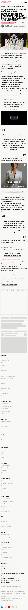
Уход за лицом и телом (7, 378)
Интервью (4, 370)
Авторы (4, 563)
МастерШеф (4, 524)
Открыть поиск (22, 2)
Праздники (5, 496)
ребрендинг (18, 278)
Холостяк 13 (4, 521)
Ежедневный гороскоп (7, 557)
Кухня (3, 435)
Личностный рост (6, 468)
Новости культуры (6, 537)
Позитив (3, 488)
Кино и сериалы (5, 534)
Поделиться (2, 29)
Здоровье (3, 390)
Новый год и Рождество (7, 501)
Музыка (3, 368)
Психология (4, 470)
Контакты (4, 566)
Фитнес (3, 395)
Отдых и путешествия (7, 483)
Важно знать (4, 473)
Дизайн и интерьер (6, 421)
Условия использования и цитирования (10, 581)
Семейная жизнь (5, 455)
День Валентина (5, 498)
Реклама (4, 571)
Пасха (2, 508)
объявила (13, 74)
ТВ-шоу (3, 517)
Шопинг (3, 413)
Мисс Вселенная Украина (9, 284)
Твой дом (4, 419)
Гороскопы (5, 543)
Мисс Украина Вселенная (17, 275)
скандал (4, 275)
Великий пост (4, 506)
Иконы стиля (4, 408)
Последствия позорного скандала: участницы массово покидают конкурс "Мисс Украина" (15, 104)
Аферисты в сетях (6, 526)
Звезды (3, 355)
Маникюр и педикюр (6, 385)
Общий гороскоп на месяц (8, 550)
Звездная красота (6, 363)
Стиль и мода (6, 401)
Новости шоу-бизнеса (8, 22)
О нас (3, 568)
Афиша (3, 532)
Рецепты (3, 437)
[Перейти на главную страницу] (6, 2)
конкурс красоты (7, 278)
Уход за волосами (5, 380)
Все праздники (5, 511)
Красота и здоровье (8, 376)
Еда (2, 439)
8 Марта (3, 503)
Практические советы (7, 406)
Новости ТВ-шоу (5, 519)
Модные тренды (5, 411)
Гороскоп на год (5, 552)
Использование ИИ (7, 578)
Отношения (5, 448)
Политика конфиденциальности (12, 573)
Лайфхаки (4, 429)
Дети (2, 457)
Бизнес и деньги (5, 465)
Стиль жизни (5, 478)
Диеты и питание (5, 388)
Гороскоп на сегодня (6, 545)
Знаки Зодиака (5, 555)
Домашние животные (6, 424)
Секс (2, 452)
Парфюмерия (4, 393)
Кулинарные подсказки (7, 442)
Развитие (4, 463)
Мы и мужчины (5, 450)
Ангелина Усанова (7, 281)
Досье (3, 365)
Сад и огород (4, 426)
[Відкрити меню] (25, 2)
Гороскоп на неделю (6, 547)
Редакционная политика (9, 576)
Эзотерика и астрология (7, 480)
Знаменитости (5, 360)
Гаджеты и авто (5, 490)
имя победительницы (14, 262)
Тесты (2, 485)
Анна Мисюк (8, 25)
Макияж (3, 383)
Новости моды (5, 403)
